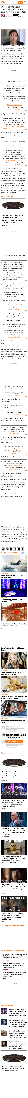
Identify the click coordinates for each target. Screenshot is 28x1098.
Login (20, 2)
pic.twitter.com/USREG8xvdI (14, 160)
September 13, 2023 (14, 109)
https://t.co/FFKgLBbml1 (15, 105)
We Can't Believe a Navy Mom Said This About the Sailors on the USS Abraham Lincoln (13, 965)
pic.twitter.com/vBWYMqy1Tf (14, 305)
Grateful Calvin (9, 15)
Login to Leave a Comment (14, 741)
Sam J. (3, 865)
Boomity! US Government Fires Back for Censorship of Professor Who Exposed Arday (14, 974)
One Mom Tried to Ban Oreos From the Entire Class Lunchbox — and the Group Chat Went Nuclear (15, 956)
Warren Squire (5, 836)
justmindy (4, 225)
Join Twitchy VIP (12, 536)
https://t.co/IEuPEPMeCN (17, 465)
